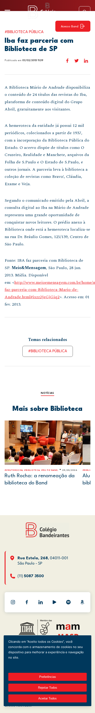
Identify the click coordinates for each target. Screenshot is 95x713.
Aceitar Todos (47, 698)
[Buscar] (84, 11)
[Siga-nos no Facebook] (26, 602)
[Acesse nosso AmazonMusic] (82, 602)
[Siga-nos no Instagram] (13, 602)
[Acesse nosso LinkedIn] (40, 602)
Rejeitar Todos (47, 687)
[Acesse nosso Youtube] (54, 602)
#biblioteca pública (47, 351)
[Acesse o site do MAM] (68, 629)
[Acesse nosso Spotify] (68, 602)
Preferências (47, 677)
